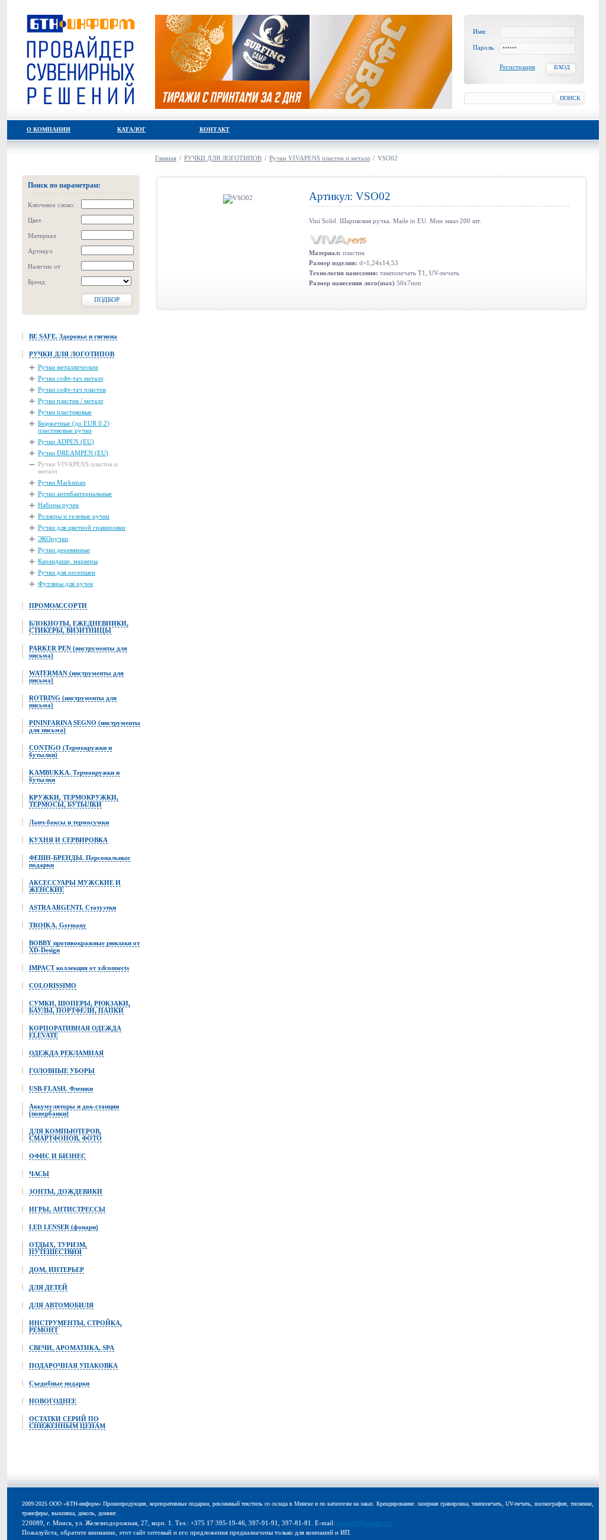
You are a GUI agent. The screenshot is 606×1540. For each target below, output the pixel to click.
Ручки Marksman (62, 482)
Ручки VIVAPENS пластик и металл (78, 467)
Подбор (107, 299)
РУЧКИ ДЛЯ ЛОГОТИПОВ (223, 158)
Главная (165, 158)
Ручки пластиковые (65, 411)
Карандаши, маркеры (68, 561)
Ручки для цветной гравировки (81, 527)
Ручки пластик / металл (70, 400)
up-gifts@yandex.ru (364, 1522)
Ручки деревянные (64, 549)
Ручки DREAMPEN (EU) (73, 452)
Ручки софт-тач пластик (72, 389)
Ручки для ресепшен (66, 572)
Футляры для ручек (65, 583)
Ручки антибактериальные (75, 493)
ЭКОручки (53, 538)
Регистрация (517, 66)
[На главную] (81, 59)
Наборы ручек (58, 504)
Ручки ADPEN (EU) (66, 441)
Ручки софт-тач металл (70, 378)
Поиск (570, 98)
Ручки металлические (68, 366)
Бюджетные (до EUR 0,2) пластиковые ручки (73, 427)
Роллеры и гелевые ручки (73, 516)
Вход (562, 67)
